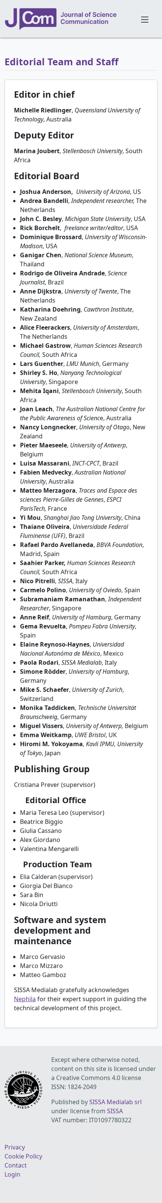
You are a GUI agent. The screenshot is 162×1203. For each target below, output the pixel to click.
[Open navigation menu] (144, 19)
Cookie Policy (23, 1156)
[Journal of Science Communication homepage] (68, 19)
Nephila (25, 999)
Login (12, 1174)
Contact (16, 1165)
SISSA (115, 1111)
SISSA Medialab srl (115, 1102)
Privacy (15, 1147)
